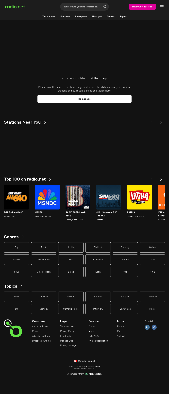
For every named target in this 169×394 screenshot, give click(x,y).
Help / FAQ (93, 336)
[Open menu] (162, 7)
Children (152, 297)
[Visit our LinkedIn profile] (147, 327)
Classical (98, 259)
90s (125, 272)
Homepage (84, 99)
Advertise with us (41, 336)
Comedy (43, 309)
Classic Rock (44, 272)
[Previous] (151, 121)
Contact (92, 326)
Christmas (125, 309)
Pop (17, 247)
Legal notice (66, 336)
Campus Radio (71, 309)
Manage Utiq (66, 341)
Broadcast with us (41, 341)
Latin (98, 272)
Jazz (152, 259)
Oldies (152, 247)
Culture (44, 297)
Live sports (81, 16)
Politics (98, 297)
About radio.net (40, 326)
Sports (70, 297)
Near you (97, 16)
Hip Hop (71, 247)
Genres (111, 16)
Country (125, 247)
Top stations (48, 16)
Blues (71, 272)
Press (35, 331)
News (16, 297)
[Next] (161, 121)
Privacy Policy (67, 331)
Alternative (44, 259)
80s (71, 259)
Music (152, 309)
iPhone (120, 326)
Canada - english (87, 361)
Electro (16, 259)
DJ (16, 309)
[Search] (105, 7)
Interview (98, 309)
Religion (125, 297)
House (125, 259)
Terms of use (66, 326)
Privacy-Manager (68, 345)
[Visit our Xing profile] (154, 327)
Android (121, 336)
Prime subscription (98, 341)
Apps (91, 331)
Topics (123, 16)
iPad (119, 331)
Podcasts (65, 16)
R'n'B (152, 272)
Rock (43, 247)
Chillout (98, 247)
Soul (16, 272)
